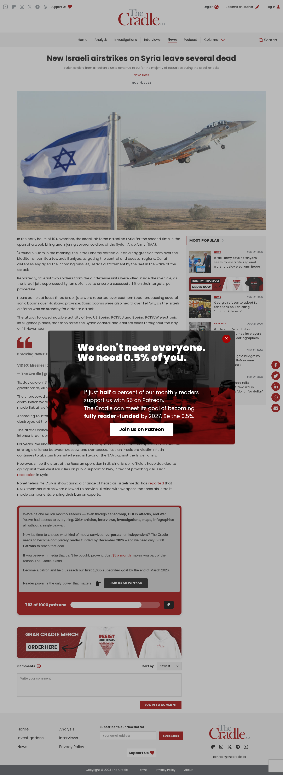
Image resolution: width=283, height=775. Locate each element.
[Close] (226, 339)
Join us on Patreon (141, 429)
